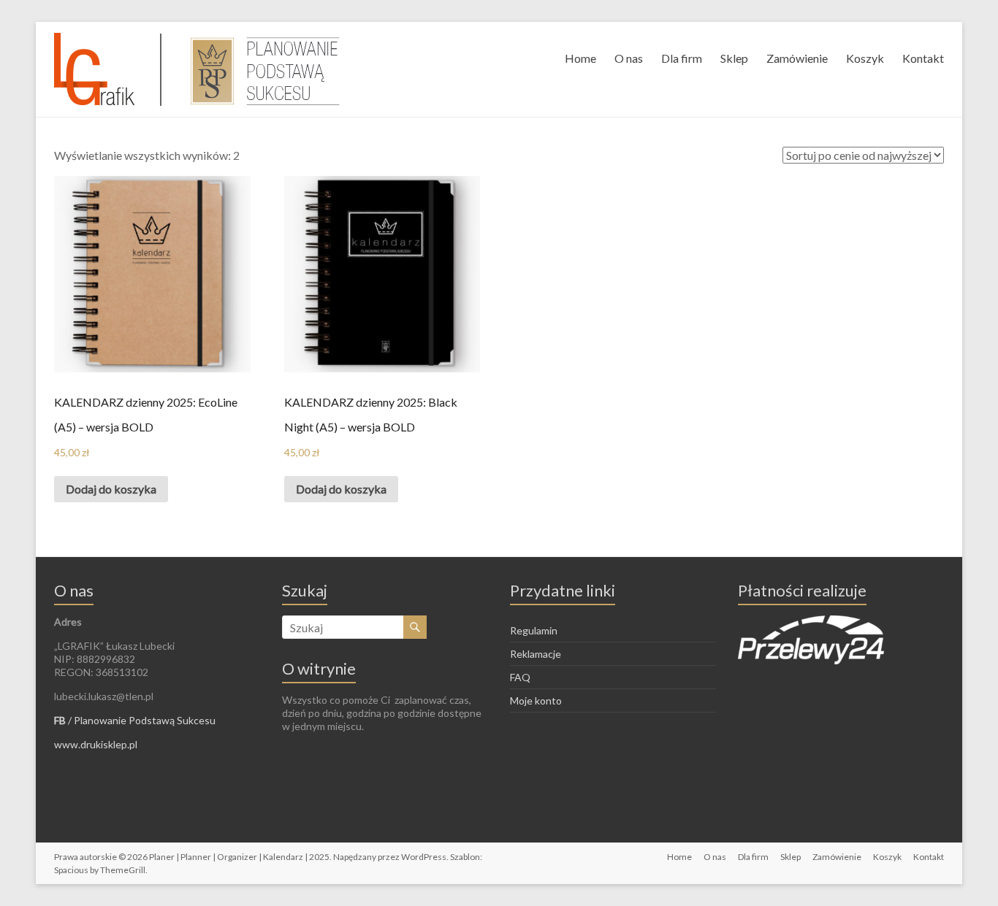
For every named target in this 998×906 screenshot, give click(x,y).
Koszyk (865, 58)
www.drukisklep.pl (95, 744)
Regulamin (533, 630)
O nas (628, 58)
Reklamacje (535, 654)
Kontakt (923, 58)
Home (580, 58)
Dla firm (681, 58)
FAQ (520, 677)
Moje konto (536, 700)
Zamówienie (797, 58)
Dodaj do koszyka (111, 489)
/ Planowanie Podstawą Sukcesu (135, 720)
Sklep (734, 58)
